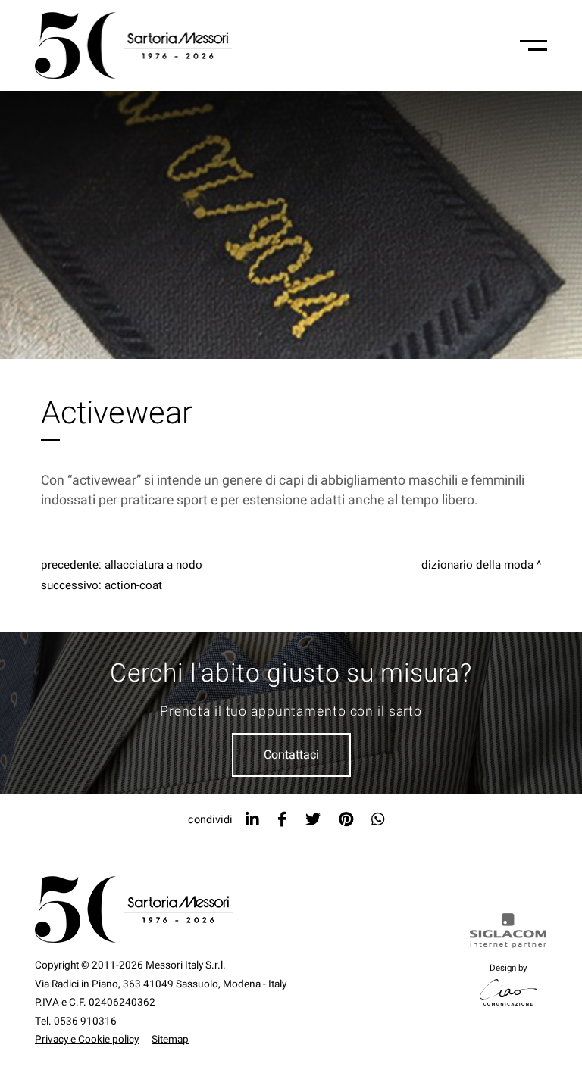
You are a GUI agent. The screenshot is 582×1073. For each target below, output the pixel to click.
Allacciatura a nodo (153, 565)
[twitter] (313, 820)
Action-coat (133, 585)
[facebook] (282, 820)
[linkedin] (252, 820)
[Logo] (133, 45)
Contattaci (291, 755)
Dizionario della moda (477, 565)
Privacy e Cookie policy (87, 1039)
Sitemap (170, 1039)
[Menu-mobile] (533, 45)
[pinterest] (346, 820)
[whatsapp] (378, 820)
